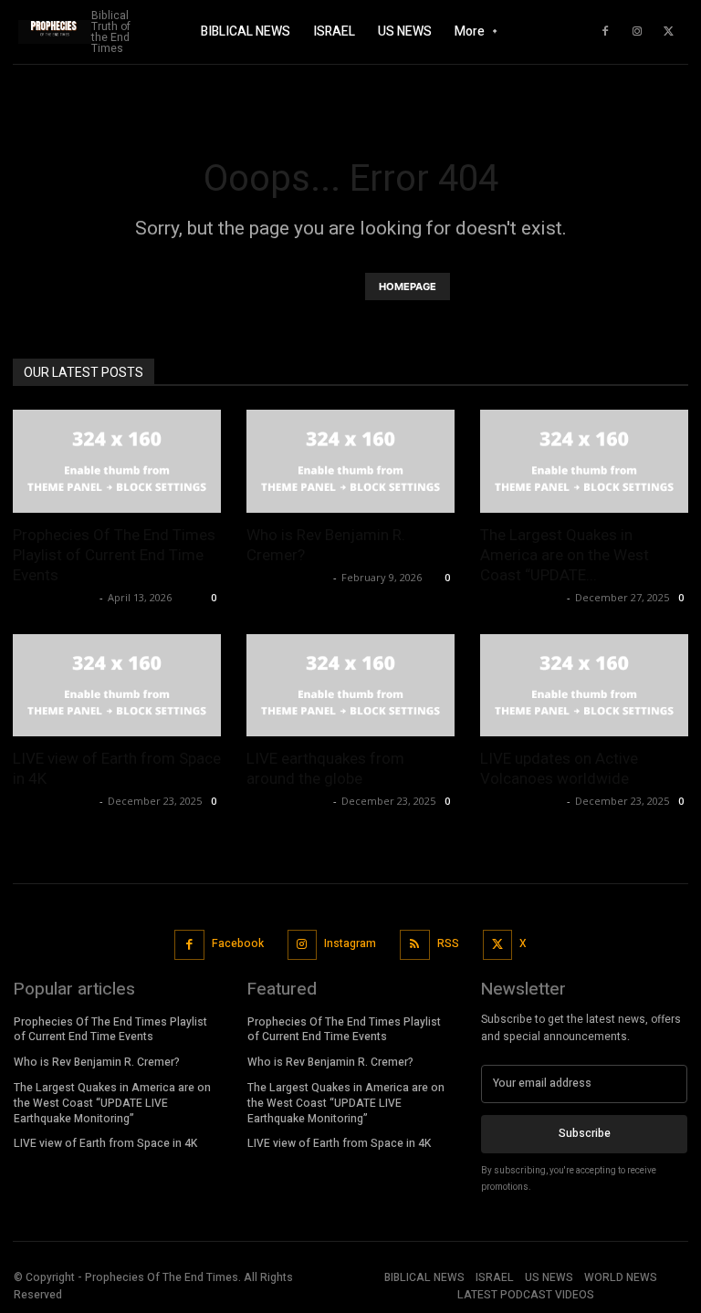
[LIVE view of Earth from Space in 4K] (117, 685)
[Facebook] (605, 32)
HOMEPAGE (407, 286)
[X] (669, 32)
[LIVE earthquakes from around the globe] (350, 685)
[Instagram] (637, 32)
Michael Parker (54, 597)
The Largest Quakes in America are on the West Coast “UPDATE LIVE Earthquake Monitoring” (112, 1103)
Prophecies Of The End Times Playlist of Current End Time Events (114, 555)
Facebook (238, 943)
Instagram (350, 943)
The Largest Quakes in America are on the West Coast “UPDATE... (564, 555)
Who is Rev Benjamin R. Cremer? (97, 1062)
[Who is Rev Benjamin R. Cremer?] (350, 461)
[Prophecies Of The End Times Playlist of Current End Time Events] (117, 461)
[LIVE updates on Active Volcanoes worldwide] (584, 685)
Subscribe (585, 1133)
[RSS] (415, 945)
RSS (448, 943)
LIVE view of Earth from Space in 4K (105, 1143)
